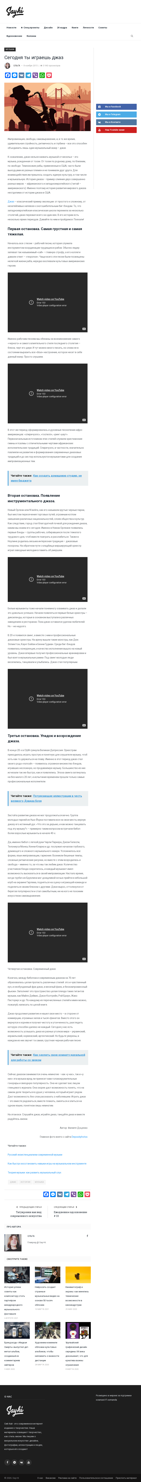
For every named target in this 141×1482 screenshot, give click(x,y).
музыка (39, 1182)
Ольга (16, 65)
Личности (88, 27)
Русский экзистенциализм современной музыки (35, 1154)
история (25, 1182)
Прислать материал (126, 1478)
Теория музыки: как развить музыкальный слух (34, 1172)
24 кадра (62, 27)
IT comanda (111, 1399)
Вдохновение (14, 36)
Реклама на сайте (67, 1478)
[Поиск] (132, 36)
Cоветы (102, 27)
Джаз (11, 201)
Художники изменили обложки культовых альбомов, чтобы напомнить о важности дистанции (47, 1351)
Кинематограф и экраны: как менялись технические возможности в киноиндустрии (77, 1296)
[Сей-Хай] (15, 11)
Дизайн (48, 27)
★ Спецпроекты (30, 27)
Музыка (10, 49)
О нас (40, 1478)
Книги (75, 27)
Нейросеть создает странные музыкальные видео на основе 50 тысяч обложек (47, 1296)
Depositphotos (79, 1136)
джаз (13, 1182)
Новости (11, 27)
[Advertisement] (118, 75)
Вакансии (51, 1478)
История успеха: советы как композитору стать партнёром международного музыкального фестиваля (14, 1300)
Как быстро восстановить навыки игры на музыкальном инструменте (47, 1163)
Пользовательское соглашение (96, 1478)
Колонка (31, 36)
